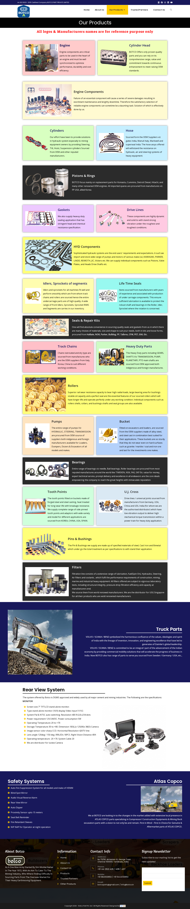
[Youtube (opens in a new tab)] (171, 2)
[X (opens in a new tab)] (158, 2)
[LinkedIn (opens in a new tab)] (168, 2)
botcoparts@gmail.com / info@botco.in (116, 884)
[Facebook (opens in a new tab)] (162, 2)
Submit (147, 883)
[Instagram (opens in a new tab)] (165, 2)
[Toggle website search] (171, 10)
